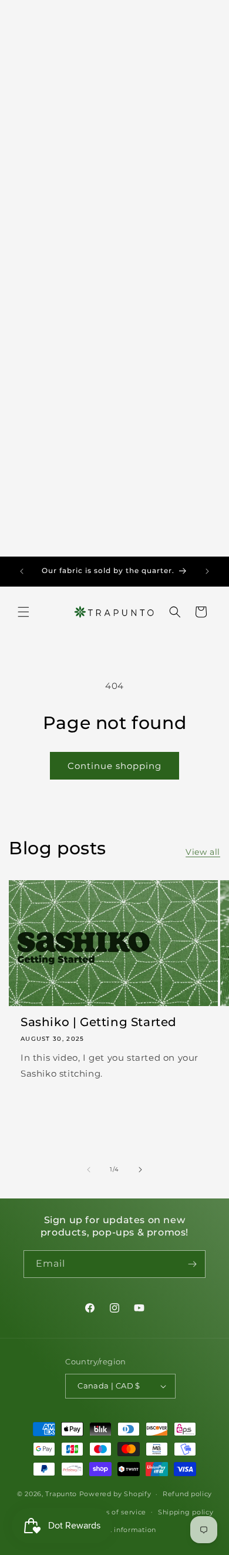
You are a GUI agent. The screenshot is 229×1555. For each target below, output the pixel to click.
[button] (23, 612)
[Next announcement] (207, 571)
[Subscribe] (192, 1264)
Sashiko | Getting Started (99, 1022)
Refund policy (187, 1494)
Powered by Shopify (115, 1494)
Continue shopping (114, 765)
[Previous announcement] (22, 571)
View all (203, 852)
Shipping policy (186, 1512)
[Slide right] (140, 1170)
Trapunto (61, 1494)
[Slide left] (89, 1170)
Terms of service (117, 1512)
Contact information (120, 1530)
